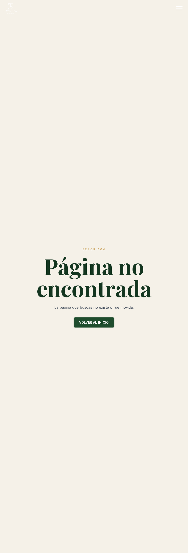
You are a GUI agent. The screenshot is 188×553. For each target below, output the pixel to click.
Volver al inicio (94, 322)
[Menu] (179, 8)
